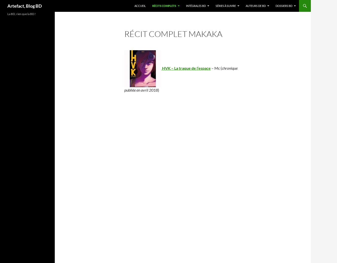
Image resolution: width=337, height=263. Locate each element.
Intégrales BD (196, 5)
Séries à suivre (226, 5)
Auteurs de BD (256, 5)
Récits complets (164, 5)
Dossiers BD (284, 5)
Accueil (140, 5)
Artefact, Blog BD (24, 6)
